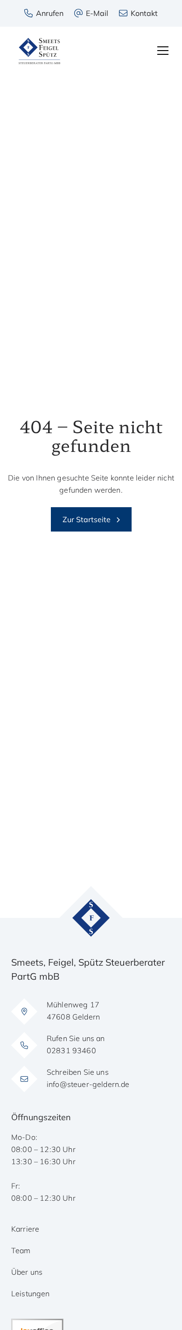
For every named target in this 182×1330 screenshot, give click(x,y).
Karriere (25, 1229)
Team (21, 1250)
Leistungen (30, 1293)
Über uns (26, 1272)
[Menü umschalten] (163, 51)
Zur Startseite (87, 519)
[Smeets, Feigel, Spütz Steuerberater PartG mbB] (39, 51)
